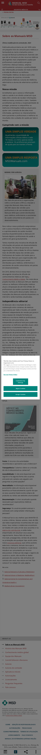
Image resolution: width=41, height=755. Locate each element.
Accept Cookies (20, 394)
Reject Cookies (20, 388)
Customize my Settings (20, 381)
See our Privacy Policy (10, 374)
